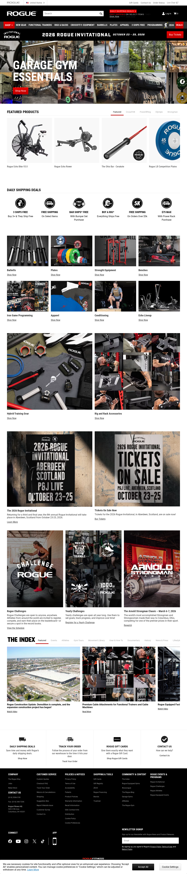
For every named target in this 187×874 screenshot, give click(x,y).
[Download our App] (54, 841)
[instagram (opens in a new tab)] (26, 841)
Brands (96, 797)
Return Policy (127, 849)
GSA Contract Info (72, 810)
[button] (101, 13)
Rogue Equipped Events (159, 795)
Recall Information (72, 805)
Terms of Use (70, 784)
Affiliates (125, 801)
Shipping (40, 797)
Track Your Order (43, 788)
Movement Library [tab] (96, 640)
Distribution (69, 814)
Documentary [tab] (134, 640)
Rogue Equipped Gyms (131, 784)
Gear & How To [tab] (116, 640)
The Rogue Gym (128, 805)
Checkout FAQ (42, 784)
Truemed (97, 801)
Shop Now (11, 274)
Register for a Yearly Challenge (80, 622)
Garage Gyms (127, 797)
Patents (68, 792)
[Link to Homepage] (22, 13)
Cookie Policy (70, 819)
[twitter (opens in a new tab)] (34, 841)
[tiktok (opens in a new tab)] (42, 841)
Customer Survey (43, 810)
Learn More (33, 869)
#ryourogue (126, 788)
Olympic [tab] (159, 112)
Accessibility (70, 788)
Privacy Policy (70, 779)
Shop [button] (8, 25)
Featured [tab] (117, 112)
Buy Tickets (100, 519)
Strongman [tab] (172, 112)
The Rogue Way (14, 779)
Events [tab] (54, 640)
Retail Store (12, 788)
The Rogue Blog (128, 792)
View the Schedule (15, 628)
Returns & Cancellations (46, 792)
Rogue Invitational (157, 782)
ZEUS (96, 788)
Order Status (159, 3)
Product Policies (71, 797)
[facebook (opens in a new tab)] (10, 841)
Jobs (10, 784)
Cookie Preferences (72, 823)
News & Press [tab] (162, 640)
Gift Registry (98, 784)
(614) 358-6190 (14, 797)
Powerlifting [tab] (145, 112)
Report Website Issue (45, 805)
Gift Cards (133, 3)
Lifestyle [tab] (176, 640)
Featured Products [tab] (23, 112)
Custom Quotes (43, 779)
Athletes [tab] (65, 640)
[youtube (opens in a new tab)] (18, 841)
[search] (73, 13)
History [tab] (147, 640)
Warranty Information (73, 801)
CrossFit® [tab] (130, 112)
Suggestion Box (43, 801)
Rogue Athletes (156, 791)
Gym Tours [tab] (79, 640)
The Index (126, 779)
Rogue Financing (100, 792)
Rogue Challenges (157, 786)
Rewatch (128, 625)
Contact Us (146, 3)
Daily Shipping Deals (122, 11)
